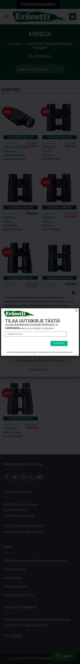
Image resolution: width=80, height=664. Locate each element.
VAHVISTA (59, 343)
